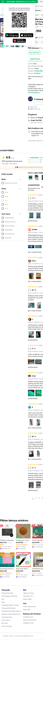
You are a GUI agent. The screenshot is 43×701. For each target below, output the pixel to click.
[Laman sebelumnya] (29, 498)
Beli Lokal (5, 623)
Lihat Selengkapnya (34, 92)
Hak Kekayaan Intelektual (9, 596)
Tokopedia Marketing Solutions (11, 611)
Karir (3, 599)
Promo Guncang (7, 626)
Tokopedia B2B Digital (8, 608)
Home (2, 15)
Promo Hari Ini (6, 620)
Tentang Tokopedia (7, 593)
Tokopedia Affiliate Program (10, 605)
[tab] (35, 59)
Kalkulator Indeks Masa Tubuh (11, 614)
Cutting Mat (35, 15)
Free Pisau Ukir (34, 52)
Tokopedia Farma (7, 617)
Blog (3, 602)
